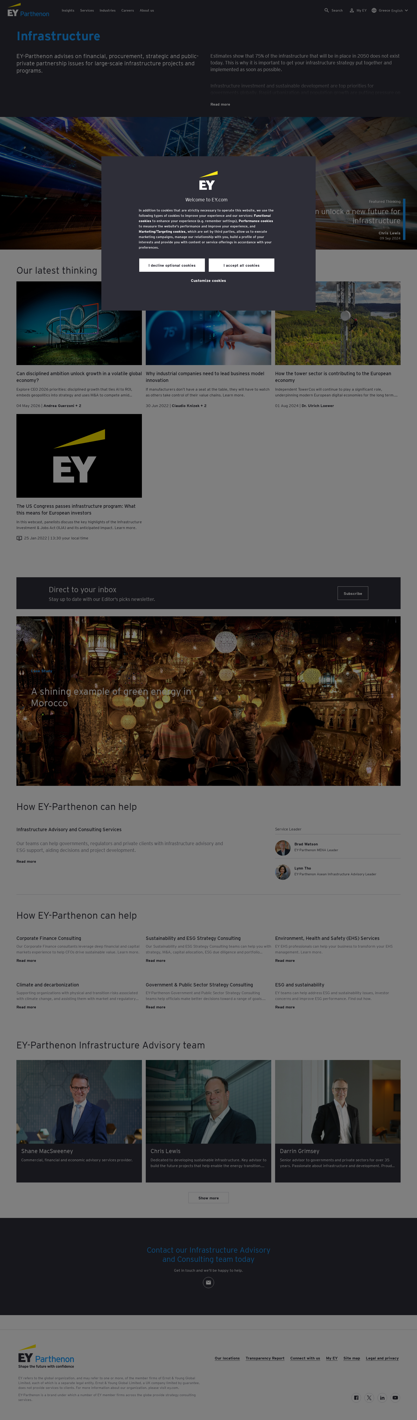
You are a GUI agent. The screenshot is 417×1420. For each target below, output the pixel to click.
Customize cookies (208, 280)
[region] (208, 233)
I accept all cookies (241, 265)
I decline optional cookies (172, 265)
